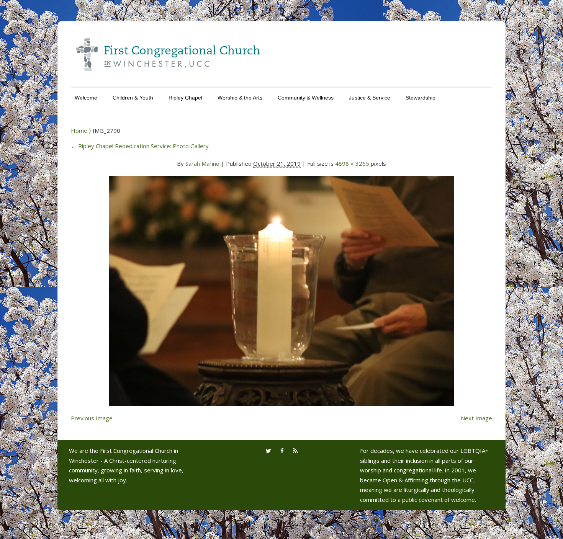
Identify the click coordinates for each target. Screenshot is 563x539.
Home (80, 130)
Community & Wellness (306, 98)
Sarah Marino (202, 163)
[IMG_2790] (281, 286)
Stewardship (420, 98)
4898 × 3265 (352, 163)
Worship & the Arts (240, 98)
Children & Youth (133, 98)
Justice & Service (369, 98)
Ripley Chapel (185, 98)
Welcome (86, 98)
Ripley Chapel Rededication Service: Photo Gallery (140, 146)
